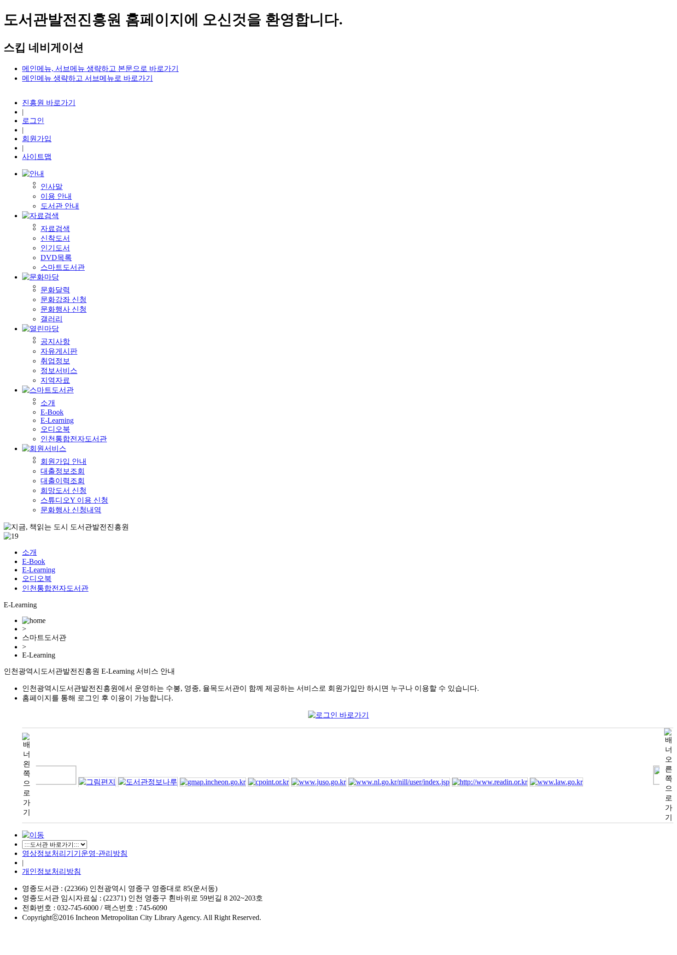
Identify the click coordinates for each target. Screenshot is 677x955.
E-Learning (57, 420)
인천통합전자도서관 (74, 439)
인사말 (52, 186)
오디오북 (55, 429)
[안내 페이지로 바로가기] (33, 174)
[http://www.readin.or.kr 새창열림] (477, 782)
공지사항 (55, 341)
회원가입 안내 (64, 461)
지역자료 (55, 380)
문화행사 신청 (64, 309)
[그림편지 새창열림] (84, 782)
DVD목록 (56, 257)
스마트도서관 (63, 267)
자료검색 (55, 228)
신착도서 (55, 238)
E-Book (52, 412)
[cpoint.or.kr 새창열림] (255, 782)
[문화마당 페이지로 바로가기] (40, 277)
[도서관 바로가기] (33, 835)
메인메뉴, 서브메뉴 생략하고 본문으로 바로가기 (100, 68)
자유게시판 (59, 351)
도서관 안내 (60, 206)
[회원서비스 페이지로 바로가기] (44, 448)
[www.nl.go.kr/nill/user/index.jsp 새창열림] (386, 782)
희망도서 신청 (64, 490)
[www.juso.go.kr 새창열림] (305, 782)
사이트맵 (37, 156)
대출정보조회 (63, 471)
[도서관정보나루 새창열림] (135, 782)
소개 (48, 403)
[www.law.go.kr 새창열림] (543, 782)
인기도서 (55, 248)
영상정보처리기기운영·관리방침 (75, 853)
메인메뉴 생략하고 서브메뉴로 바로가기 (87, 78)
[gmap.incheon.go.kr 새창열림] (200, 782)
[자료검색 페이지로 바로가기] (40, 215)
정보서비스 (59, 370)
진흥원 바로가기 (49, 103)
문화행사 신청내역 (71, 510)
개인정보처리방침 (51, 871)
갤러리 (52, 319)
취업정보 (55, 361)
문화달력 (55, 290)
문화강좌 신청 (64, 299)
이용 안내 (56, 196)
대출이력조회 (63, 481)
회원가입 (37, 138)
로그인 (33, 121)
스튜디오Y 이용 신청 (74, 500)
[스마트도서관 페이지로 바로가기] (48, 390)
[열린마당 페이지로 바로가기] (40, 328)
